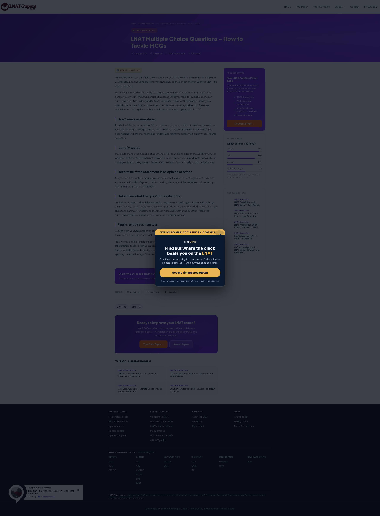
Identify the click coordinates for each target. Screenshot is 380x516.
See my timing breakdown (190, 272)
